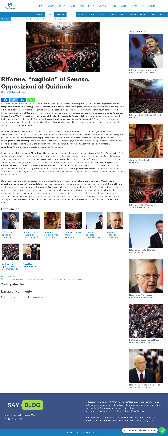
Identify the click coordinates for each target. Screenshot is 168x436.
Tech (82, 6)
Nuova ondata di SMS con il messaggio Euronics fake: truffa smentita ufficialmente (43, 19)
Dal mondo (60, 14)
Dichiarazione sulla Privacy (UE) (20, 415)
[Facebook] (5, 100)
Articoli (71, 14)
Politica (49, 14)
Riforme (80, 279)
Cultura (101, 14)
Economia (112, 14)
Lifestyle (103, 6)
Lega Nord (23, 279)
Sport (134, 6)
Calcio (72, 6)
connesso (17, 297)
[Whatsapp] (31, 100)
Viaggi (113, 6)
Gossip (62, 6)
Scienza (151, 6)
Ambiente (132, 14)
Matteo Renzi (59, 279)
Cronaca (39, 14)
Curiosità (81, 14)
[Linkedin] (22, 100)
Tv (142, 6)
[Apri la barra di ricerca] (160, 6)
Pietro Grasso (70, 279)
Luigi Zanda (33, 279)
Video (161, 14)
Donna (91, 6)
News (41, 6)
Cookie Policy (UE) (13, 419)
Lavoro (51, 6)
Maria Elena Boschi (45, 279)
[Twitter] (14, 100)
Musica (124, 6)
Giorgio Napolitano (11, 279)
